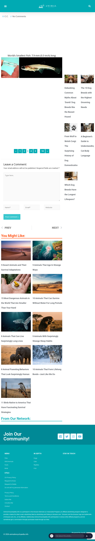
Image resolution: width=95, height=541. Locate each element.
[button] (5, 6)
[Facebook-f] (60, 436)
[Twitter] (67, 436)
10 (42, 151)
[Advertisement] (31, 36)
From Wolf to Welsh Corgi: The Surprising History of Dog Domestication (71, 150)
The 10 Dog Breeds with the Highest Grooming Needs (86, 97)
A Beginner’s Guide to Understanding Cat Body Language (88, 146)
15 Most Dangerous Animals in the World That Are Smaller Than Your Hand (15, 303)
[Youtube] (80, 436)
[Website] (52, 208)
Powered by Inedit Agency (82, 533)
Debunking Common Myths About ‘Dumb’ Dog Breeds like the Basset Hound (70, 102)
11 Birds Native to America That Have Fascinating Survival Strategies (16, 407)
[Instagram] (73, 436)
